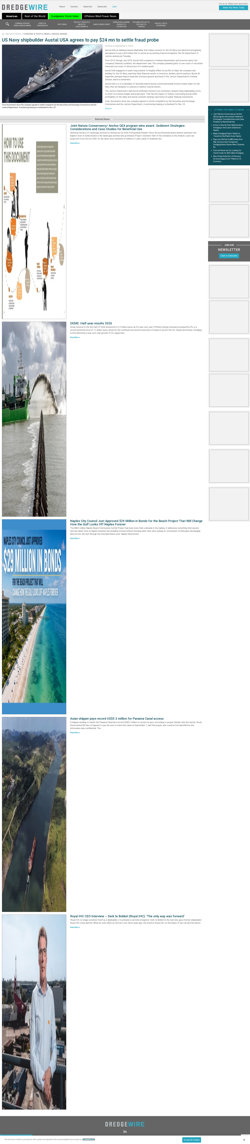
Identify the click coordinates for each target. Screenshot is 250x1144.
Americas (11, 16)
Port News (62, 24)
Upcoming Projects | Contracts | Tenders (141, 24)
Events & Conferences (42, 24)
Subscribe (102, 6)
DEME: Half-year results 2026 (91, 323)
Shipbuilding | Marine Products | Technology (121, 24)
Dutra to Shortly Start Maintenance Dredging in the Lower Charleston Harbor (228, 127)
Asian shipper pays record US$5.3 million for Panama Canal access (117, 718)
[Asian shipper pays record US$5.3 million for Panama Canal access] (34, 814)
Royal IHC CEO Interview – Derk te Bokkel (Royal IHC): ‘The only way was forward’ (127, 916)
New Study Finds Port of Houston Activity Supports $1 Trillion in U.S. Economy (227, 158)
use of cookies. (89, 1139)
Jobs (114, 6)
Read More (75, 143)
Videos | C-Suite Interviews (161, 24)
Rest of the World (35, 16)
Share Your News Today (233, 7)
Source (108, 108)
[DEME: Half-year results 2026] (34, 419)
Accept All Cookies (191, 1140)
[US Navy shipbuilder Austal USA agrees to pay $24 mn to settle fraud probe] (52, 73)
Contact (74, 6)
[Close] (244, 1140)
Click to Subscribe (229, 256)
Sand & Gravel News (101, 24)
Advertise (87, 6)
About (62, 6)
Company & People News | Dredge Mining (22, 24)
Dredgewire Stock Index (65, 16)
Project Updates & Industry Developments (82, 24)
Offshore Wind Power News (100, 16)
